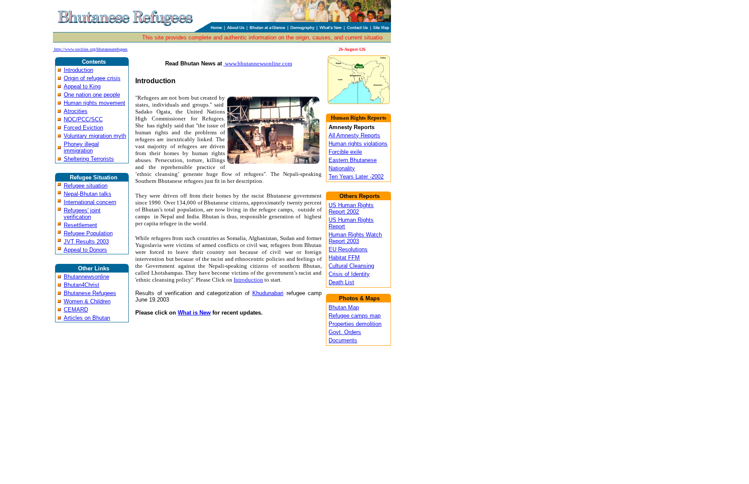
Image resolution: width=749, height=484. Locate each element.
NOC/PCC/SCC (83, 119)
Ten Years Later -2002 (356, 176)
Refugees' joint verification (82, 213)
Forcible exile (345, 152)
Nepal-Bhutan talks (87, 194)
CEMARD (76, 309)
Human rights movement (94, 103)
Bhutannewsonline (86, 276)
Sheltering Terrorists (89, 159)
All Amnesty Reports (354, 135)
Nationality (342, 168)
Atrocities (76, 111)
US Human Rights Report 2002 (351, 208)
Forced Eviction (83, 127)
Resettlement (80, 225)
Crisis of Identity (349, 274)
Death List (341, 282)
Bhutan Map (344, 307)
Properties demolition (355, 324)
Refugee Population (88, 233)
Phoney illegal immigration (81, 147)
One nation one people (92, 94)
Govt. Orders (345, 332)
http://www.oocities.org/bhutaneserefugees (90, 49)
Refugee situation (85, 185)
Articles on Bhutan (87, 318)
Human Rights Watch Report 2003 (355, 237)
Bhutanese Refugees (90, 293)
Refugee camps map (355, 315)
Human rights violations (358, 143)
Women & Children (87, 301)
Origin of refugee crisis (92, 78)
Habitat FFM (344, 257)
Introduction (78, 70)
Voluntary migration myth (95, 136)
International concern (90, 202)
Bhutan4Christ (81, 285)
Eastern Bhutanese (353, 160)
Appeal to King (82, 86)
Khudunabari (267, 293)
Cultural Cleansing (351, 266)
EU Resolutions (348, 249)
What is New (194, 312)
